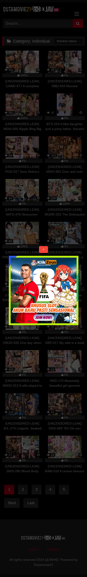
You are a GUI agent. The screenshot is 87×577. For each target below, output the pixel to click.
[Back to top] (73, 563)
